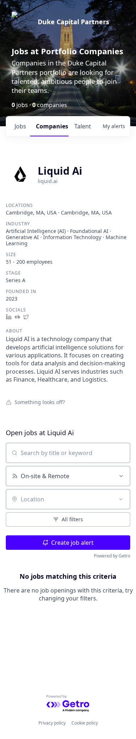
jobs (20, 126)
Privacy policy (52, 723)
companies (52, 126)
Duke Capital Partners (73, 21)
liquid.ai (48, 181)
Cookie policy (84, 723)
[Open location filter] (121, 499)
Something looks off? (40, 402)
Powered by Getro (112, 556)
